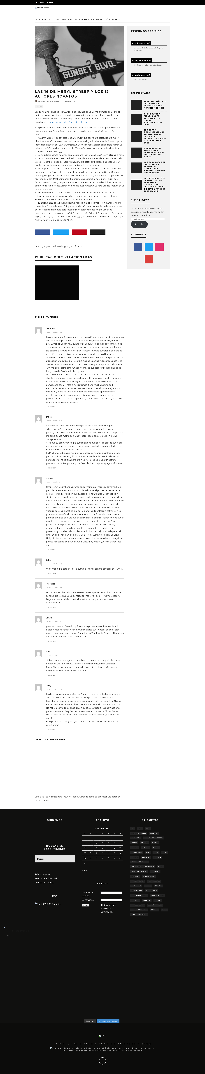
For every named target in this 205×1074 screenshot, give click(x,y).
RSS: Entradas (54, 904)
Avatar (134, 842)
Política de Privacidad (46, 878)
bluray (155, 842)
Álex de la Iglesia (139, 914)
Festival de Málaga (140, 862)
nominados (136, 886)
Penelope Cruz (157, 895)
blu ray (144, 842)
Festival (157, 857)
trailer (154, 910)
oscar (148, 886)
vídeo (164, 910)
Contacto (51, 2)
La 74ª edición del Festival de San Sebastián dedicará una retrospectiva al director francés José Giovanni (154, 184)
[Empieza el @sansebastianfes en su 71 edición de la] (126, 998)
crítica (145, 847)
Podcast (67, 19)
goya (160, 866)
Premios (39, 106)
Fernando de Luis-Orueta (49, 101)
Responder (52, 407)
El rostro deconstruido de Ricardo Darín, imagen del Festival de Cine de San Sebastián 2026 (155, 136)
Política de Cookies (44, 882)
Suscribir (139, 224)
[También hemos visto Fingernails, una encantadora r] (77, 974)
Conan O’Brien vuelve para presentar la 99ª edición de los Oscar (154, 152)
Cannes (135, 847)
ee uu (156, 852)
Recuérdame (109, 905)
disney (156, 847)
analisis (153, 833)
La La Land (155, 871)
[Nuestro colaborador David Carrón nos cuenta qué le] (27, 1003)
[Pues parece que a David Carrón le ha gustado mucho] (27, 976)
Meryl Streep (148, 876)
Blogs (116, 19)
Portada (41, 19)
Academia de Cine (139, 833)
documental (137, 852)
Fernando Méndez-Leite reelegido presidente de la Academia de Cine (155, 104)
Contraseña (88, 900)
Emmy (165, 852)
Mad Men (135, 876)
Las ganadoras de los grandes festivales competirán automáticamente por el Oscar (154, 167)
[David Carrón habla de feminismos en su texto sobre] (126, 978)
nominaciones (154, 881)
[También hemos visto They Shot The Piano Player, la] (176, 974)
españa (135, 857)
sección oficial (155, 905)
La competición (100, 19)
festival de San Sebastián (143, 866)
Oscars (158, 886)
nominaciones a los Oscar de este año (68, 122)
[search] (71, 858)
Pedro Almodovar (139, 895)
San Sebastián (138, 905)
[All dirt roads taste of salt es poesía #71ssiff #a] (176, 947)
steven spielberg (139, 910)
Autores (40, 2)
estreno (145, 857)
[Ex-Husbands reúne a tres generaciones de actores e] (126, 952)
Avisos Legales (42, 874)
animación (136, 838)
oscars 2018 (151, 890)
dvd (147, 852)
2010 (140, 828)
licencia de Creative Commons (136, 1048)
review (158, 900)
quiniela (146, 900)
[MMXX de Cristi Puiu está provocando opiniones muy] (77, 948)
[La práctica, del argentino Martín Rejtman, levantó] (27, 948)
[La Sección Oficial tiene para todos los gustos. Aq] (77, 996)
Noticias (54, 19)
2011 (148, 828)
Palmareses (82, 19)
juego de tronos (139, 871)
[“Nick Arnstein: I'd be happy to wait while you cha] (176, 998)
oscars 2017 (137, 890)
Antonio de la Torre (153, 838)
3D (133, 828)
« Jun (84, 870)
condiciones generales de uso (98, 1050)
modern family (138, 881)
